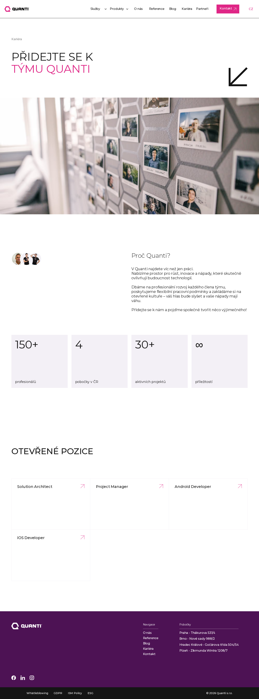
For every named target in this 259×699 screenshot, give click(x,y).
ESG (90, 693)
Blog (172, 9)
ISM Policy (75, 693)
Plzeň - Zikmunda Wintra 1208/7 (203, 650)
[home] (17, 9)
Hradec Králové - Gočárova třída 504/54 (209, 645)
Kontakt (149, 654)
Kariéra (187, 9)
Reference (156, 9)
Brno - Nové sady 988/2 (197, 638)
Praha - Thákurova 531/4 (197, 633)
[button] (97, 9)
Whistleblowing (37, 693)
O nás (138, 9)
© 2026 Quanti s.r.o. (219, 693)
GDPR (58, 693)
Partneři (202, 9)
